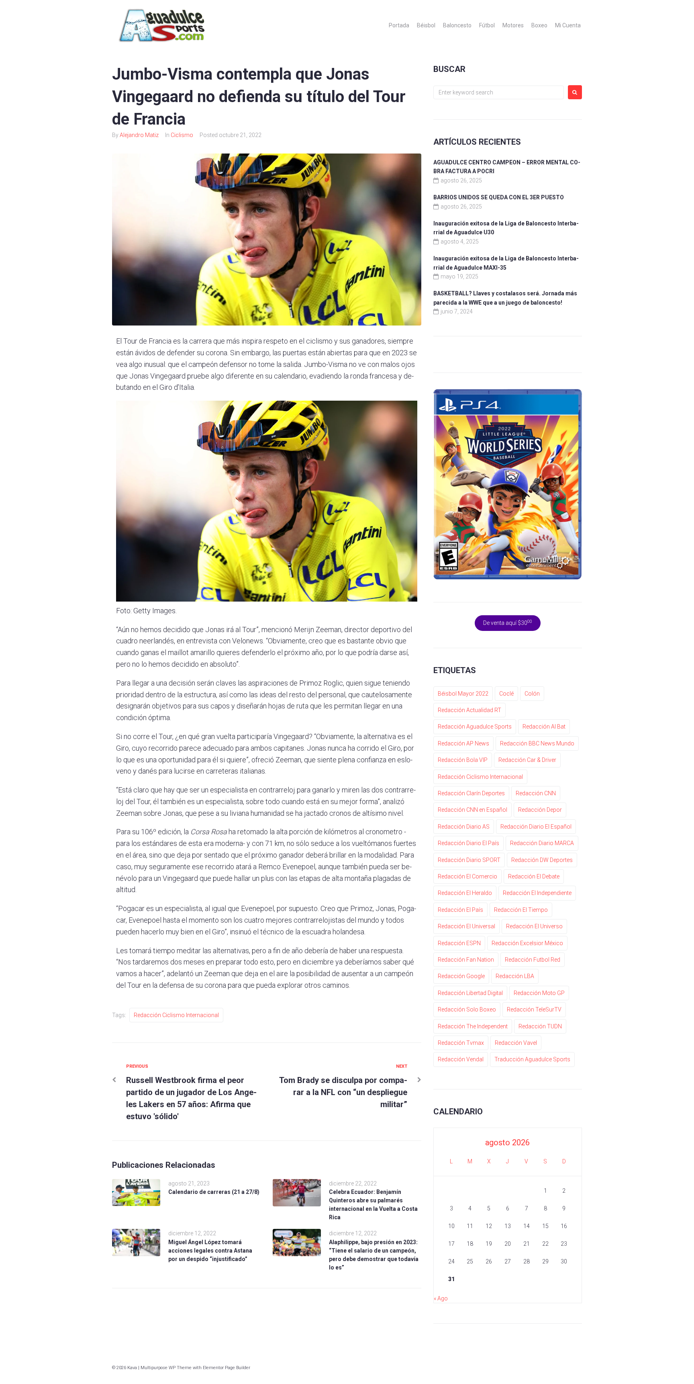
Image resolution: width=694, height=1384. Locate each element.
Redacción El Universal (466, 926)
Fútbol (487, 25)
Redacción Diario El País (468, 843)
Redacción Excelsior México (527, 943)
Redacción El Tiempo (521, 910)
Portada (399, 25)
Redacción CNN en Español (472, 810)
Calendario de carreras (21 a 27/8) (213, 1192)
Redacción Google (461, 976)
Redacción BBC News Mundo (537, 743)
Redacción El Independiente (537, 893)
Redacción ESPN (459, 943)
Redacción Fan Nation (466, 959)
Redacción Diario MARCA (542, 843)
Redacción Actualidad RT (469, 710)
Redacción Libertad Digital (470, 993)
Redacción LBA (515, 976)
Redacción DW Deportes (542, 860)
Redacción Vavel (516, 1043)
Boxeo (539, 25)
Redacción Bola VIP (463, 760)
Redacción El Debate (533, 876)
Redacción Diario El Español (536, 826)
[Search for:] (498, 92)
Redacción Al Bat (544, 726)
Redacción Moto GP (539, 993)
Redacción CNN (536, 793)
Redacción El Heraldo (465, 893)
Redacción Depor (540, 810)
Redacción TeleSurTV (534, 1009)
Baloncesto (457, 25)
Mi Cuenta (568, 25)
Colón (532, 693)
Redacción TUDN (540, 1026)
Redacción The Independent (473, 1026)
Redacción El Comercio (467, 876)
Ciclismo (182, 135)
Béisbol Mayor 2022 (463, 693)
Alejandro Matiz (139, 135)
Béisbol (426, 25)
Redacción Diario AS (464, 826)
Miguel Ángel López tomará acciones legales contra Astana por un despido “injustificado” (210, 1250)
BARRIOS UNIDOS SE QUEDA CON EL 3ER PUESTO (498, 197)
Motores (513, 25)
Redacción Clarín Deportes (471, 793)
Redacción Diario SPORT (469, 860)
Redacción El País (460, 910)
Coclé (506, 693)
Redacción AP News (463, 743)
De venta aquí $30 (507, 622)
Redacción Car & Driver (527, 760)
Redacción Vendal (461, 1059)
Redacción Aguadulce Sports (475, 726)
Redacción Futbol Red (532, 959)
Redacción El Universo (534, 926)
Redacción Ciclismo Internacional (176, 1015)
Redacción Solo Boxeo (467, 1009)
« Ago (441, 1298)
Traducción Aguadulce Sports (532, 1059)
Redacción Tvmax (461, 1043)
